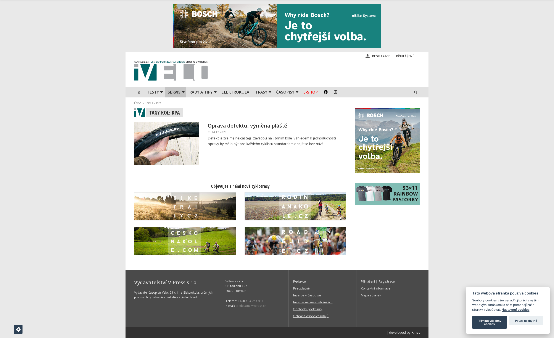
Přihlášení (404, 56)
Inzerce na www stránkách (312, 302)
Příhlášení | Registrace (378, 281)
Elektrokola (235, 92)
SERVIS (174, 92)
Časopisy (285, 92)
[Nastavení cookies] (18, 329)
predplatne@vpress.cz (251, 306)
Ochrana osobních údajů (311, 316)
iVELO (171, 72)
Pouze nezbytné (526, 320)
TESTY (153, 92)
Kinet (415, 332)
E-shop (310, 92)
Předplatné (301, 288)
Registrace (381, 56)
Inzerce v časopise (307, 295)
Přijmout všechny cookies (489, 322)
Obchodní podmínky (307, 309)
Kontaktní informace (375, 288)
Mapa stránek (371, 295)
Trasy (261, 92)
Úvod (138, 103)
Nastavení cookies (516, 309)
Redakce (299, 281)
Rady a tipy (201, 92)
